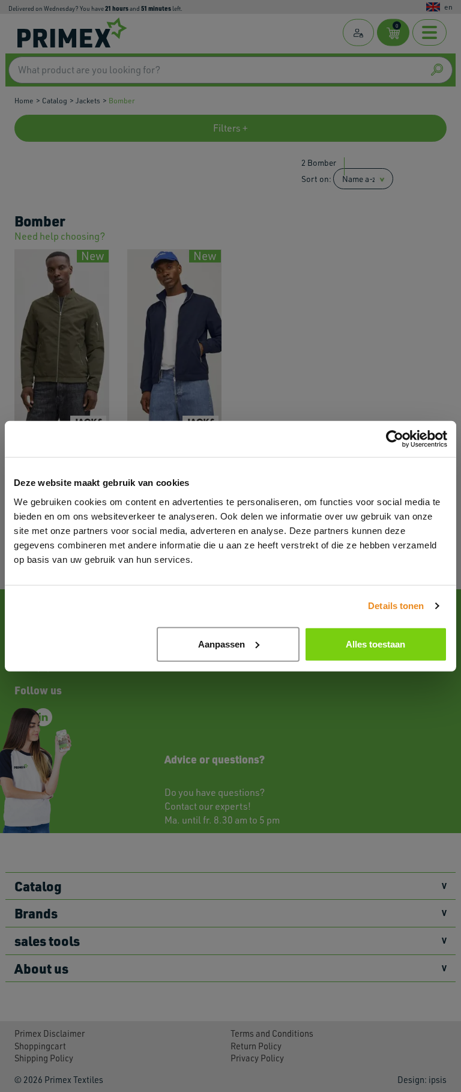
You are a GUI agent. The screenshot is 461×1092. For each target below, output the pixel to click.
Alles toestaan (375, 644)
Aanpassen (221, 644)
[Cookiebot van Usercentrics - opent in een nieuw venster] (394, 439)
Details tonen (396, 606)
